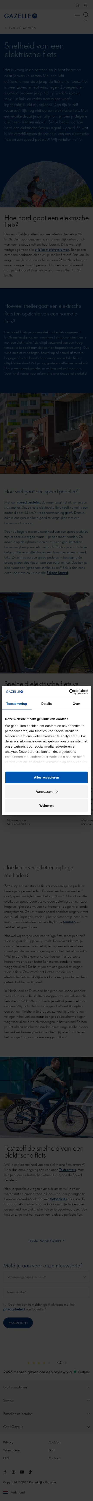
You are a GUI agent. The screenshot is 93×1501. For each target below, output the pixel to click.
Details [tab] (46, 703)
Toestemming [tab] (16, 703)
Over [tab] (76, 703)
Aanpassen (44, 791)
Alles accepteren (46, 777)
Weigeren (46, 805)
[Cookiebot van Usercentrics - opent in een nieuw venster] (69, 692)
